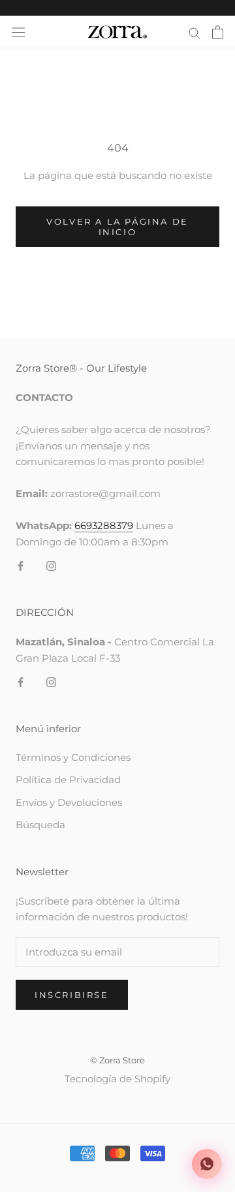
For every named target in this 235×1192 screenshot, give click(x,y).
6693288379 (103, 525)
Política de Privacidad (68, 779)
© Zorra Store (117, 1060)
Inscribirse (72, 995)
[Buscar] (194, 32)
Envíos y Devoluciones (69, 802)
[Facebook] (20, 565)
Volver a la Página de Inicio (117, 226)
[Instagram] (51, 565)
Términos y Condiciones (73, 757)
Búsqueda (40, 824)
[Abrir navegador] (18, 32)
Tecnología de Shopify (117, 1078)
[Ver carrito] (217, 32)
